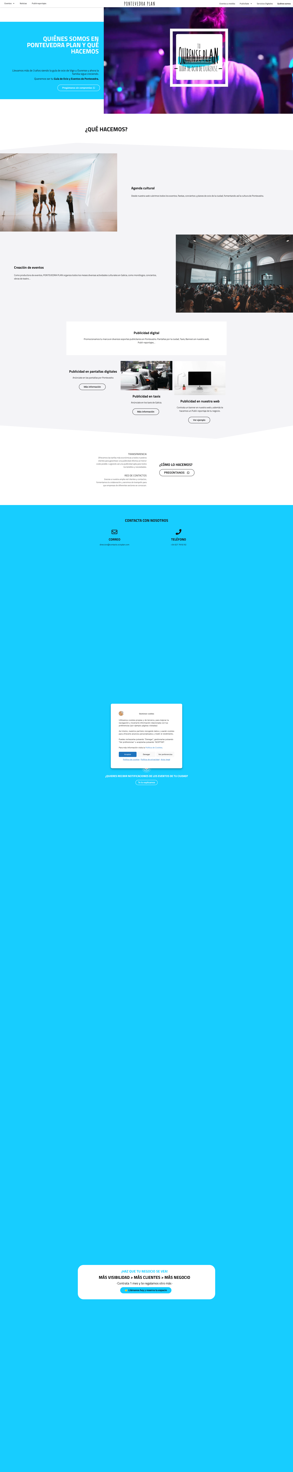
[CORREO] (114, 532)
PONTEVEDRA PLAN (140, 3)
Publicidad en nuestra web (200, 401)
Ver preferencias (165, 754)
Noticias (23, 3)
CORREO (114, 539)
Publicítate (244, 3)
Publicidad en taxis (146, 396)
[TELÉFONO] (178, 532)
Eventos (8, 3)
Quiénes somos (284, 3)
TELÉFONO (178, 539)
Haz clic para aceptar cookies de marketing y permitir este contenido (198, 60)
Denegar (146, 754)
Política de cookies (131, 759)
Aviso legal (165, 759)
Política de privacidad (150, 759)
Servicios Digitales (265, 3)
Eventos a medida (227, 3)
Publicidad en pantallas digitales (93, 371)
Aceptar (127, 754)
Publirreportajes (38, 3)
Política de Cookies (153, 747)
